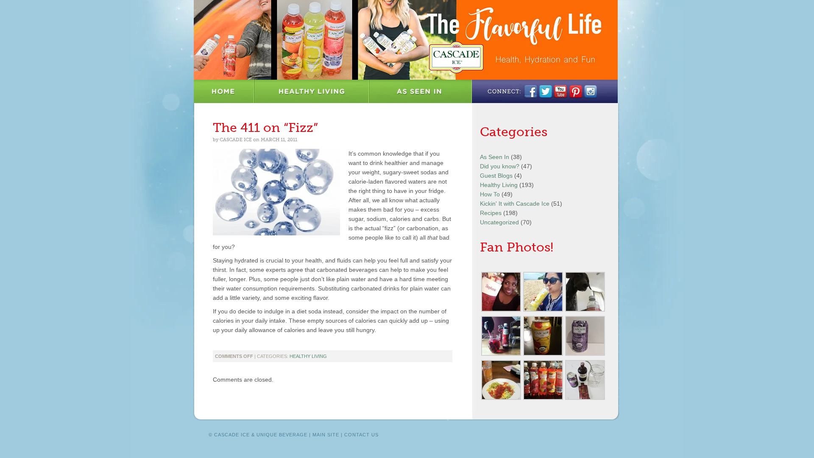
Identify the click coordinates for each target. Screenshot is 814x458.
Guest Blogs (496, 175)
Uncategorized (499, 222)
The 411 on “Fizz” (265, 127)
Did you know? (499, 166)
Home (224, 91)
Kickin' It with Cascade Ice (514, 203)
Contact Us (361, 434)
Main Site (325, 434)
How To (490, 194)
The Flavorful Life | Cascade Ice (406, 40)
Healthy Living (311, 91)
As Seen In (420, 91)
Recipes (491, 212)
